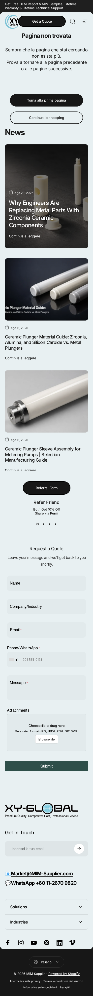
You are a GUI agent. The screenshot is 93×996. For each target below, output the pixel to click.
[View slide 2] (44, 524)
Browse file (46, 739)
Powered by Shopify (64, 974)
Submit (46, 766)
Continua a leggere (24, 236)
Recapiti (65, 987)
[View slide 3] (50, 524)
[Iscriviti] (79, 849)
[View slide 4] (56, 524)
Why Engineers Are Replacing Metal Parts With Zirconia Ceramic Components (44, 214)
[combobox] (14, 659)
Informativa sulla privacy (25, 981)
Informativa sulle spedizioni (40, 987)
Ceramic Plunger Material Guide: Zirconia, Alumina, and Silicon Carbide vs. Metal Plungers (46, 342)
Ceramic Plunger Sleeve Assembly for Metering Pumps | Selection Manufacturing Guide (42, 454)
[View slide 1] (38, 524)
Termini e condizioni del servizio (63, 981)
